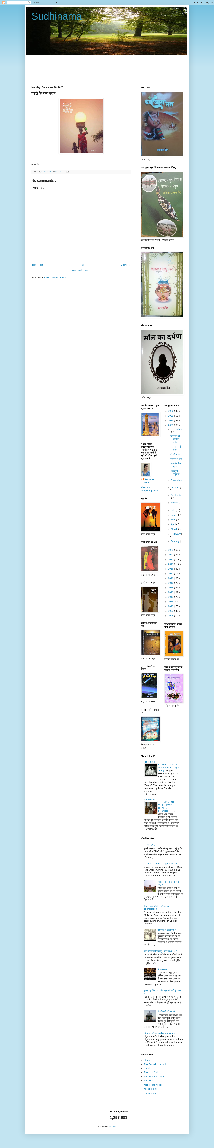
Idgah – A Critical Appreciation (159, 1033)
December (176, 429)
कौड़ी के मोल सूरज (175, 465)
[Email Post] (67, 172)
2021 (171, 554)
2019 (171, 564)
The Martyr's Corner (154, 1076)
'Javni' (147, 1068)
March (174, 529)
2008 (171, 615)
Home (81, 265)
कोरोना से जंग (176, 459)
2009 (171, 611)
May (173, 519)
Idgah (147, 1060)
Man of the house (153, 1084)
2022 (171, 550)
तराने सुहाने (149, 761)
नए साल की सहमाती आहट (175, 439)
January (175, 541)
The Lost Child (151, 1072)
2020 (171, 559)
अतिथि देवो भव (150, 845)
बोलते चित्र (175, 454)
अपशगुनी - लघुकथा (174, 472)
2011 (171, 601)
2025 (171, 415)
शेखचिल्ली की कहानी (166, 1011)
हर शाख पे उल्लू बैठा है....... (169, 930)
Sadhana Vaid (149, 481)
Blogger (112, 1126)
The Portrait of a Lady (155, 1064)
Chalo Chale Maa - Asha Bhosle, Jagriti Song (168, 767)
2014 (171, 587)
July (173, 510)
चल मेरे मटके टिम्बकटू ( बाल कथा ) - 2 (160, 951)
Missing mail (150, 1088)
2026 (171, 411)
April (173, 524)
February (176, 533)
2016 (171, 578)
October (175, 487)
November (176, 480)
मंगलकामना (162, 969)
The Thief (149, 1080)
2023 (171, 425)
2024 (171, 420)
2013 (171, 592)
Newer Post (37, 265)
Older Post (125, 265)
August (175, 502)
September (177, 495)
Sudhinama (56, 16)
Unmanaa (149, 799)
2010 (171, 606)
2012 (171, 597)
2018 (171, 568)
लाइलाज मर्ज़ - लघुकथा (176, 448)
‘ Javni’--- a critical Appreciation (160, 863)
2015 (171, 583)
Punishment (150, 1093)
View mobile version (81, 270)
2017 (171, 573)
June (174, 515)
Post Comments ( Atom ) (55, 277)
